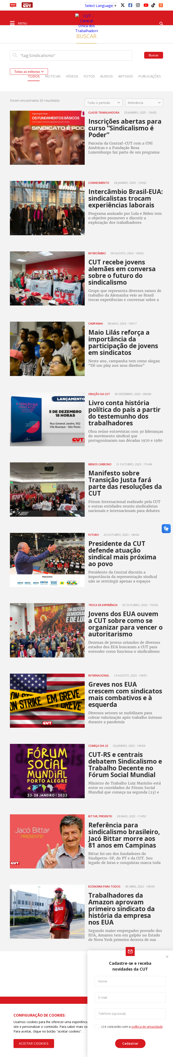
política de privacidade (147, 1026)
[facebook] (130, 5)
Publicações (149, 76)
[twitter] (122, 5)
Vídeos (72, 76)
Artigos (125, 76)
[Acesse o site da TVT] (13, 6)
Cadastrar (130, 1043)
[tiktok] (153, 5)
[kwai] (161, 4)
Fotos (89, 76)
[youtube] (145, 5)
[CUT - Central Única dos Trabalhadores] (86, 23)
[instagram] (138, 5)
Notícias (53, 76)
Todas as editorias (27, 71)
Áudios (106, 76)
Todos (34, 76)
